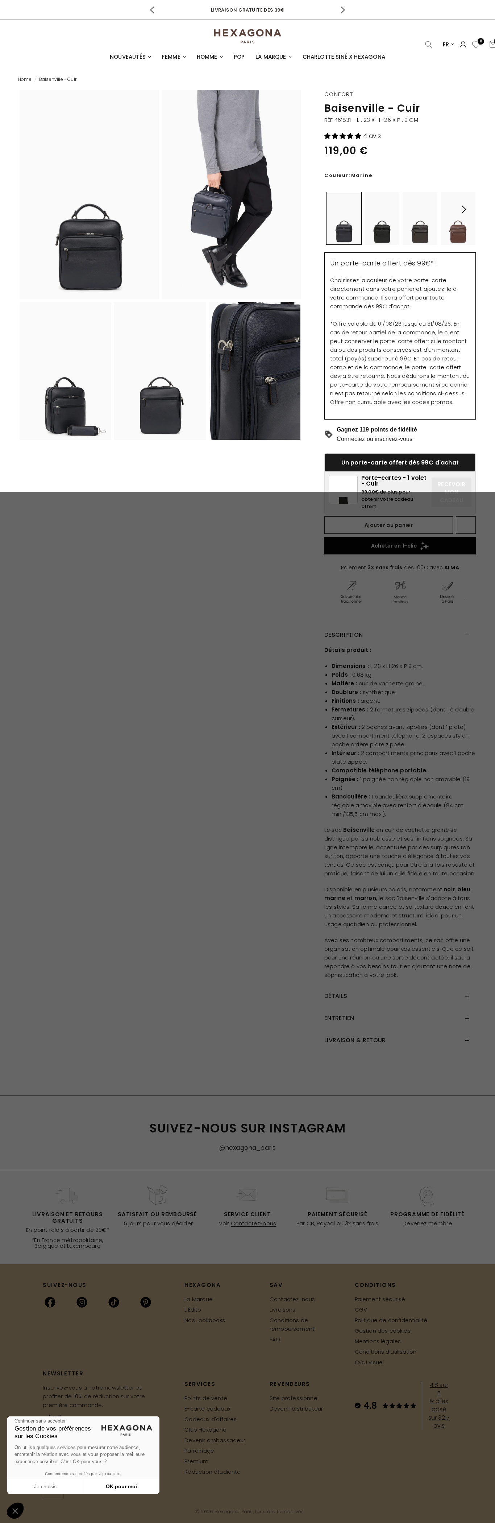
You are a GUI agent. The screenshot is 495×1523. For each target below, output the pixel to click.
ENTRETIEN (339, 1018)
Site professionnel (294, 1398)
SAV (276, 1285)
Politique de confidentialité (391, 1320)
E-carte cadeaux (207, 1408)
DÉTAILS (335, 996)
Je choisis (45, 1486)
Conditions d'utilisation (386, 1351)
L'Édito (192, 1309)
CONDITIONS (375, 1285)
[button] (343, 136)
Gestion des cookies (383, 1330)
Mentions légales (378, 1341)
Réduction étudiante (212, 1471)
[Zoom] (89, 194)
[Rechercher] (428, 45)
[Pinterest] (145, 1302)
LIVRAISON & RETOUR (355, 1040)
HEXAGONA (202, 1285)
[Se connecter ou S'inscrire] (462, 44)
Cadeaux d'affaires (210, 1419)
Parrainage (199, 1450)
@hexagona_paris (247, 1147)
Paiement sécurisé (380, 1299)
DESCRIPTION (343, 635)
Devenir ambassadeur (214, 1440)
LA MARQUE (270, 57)
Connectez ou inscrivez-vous (375, 439)
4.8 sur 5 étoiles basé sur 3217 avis (439, 1405)
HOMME (207, 57)
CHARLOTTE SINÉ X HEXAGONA (344, 57)
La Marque (198, 1299)
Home (25, 79)
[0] (475, 45)
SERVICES (199, 1384)
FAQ (275, 1339)
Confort (338, 94)
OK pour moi (121, 1486)
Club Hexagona (205, 1429)
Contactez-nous (253, 1223)
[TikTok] (114, 1302)
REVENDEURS (290, 1384)
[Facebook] (50, 1302)
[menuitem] (130, 57)
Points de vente (205, 1398)
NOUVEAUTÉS (128, 57)
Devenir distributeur (296, 1408)
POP (239, 57)
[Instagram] (82, 1302)
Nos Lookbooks (204, 1320)
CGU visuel (369, 1362)
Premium (196, 1461)
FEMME (171, 57)
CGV (361, 1309)
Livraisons (283, 1309)
